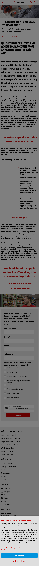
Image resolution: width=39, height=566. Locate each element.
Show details (5, 548)
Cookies (19, 548)
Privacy (13, 548)
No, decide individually (19, 561)
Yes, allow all (19, 555)
